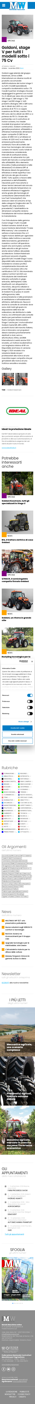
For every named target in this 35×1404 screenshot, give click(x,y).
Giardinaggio (9, 829)
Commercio (9, 795)
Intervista (24, 776)
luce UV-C (27, 868)
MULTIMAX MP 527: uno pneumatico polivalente (15, 921)
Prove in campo (7, 884)
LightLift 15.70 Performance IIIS (12, 868)
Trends (23, 792)
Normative (8, 800)
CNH (9, 858)
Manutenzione (10, 805)
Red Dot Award (7, 886)
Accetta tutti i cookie (17, 728)
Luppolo (5, 871)
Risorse (23, 773)
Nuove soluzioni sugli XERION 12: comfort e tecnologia (18, 928)
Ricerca (23, 816)
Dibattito (24, 800)
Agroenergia (25, 808)
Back (22, 68)
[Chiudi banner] (32, 661)
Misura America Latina (10, 879)
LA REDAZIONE (11, 1392)
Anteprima (24, 787)
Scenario (24, 789)
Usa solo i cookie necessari (17, 741)
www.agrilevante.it (20, 1381)
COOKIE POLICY (24, 1394)
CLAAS (4, 858)
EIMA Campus (25, 781)
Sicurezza (8, 803)
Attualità (24, 832)
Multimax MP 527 (25, 879)
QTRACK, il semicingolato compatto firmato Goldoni (15, 580)
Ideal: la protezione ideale (16, 429)
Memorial (8, 779)
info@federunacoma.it (10, 1334)
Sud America (6, 889)
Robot (16, 886)
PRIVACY (12, 1397)
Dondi (25, 861)
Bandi (6, 789)
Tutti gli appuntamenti (14, 1234)
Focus (23, 826)
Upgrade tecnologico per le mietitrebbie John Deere (17, 944)
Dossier (7, 787)
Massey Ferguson (8, 874)
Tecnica (23, 813)
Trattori (15, 889)
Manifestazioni (26, 810)
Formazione (9, 773)
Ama (17, 856)
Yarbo (26, 897)
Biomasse (24, 818)
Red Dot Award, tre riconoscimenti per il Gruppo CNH (17, 936)
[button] (12, 1303)
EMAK (13, 863)
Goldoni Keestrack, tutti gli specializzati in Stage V (15, 502)
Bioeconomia (9, 792)
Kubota (24, 866)
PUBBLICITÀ (24, 1392)
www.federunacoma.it (10, 1364)
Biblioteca (8, 776)
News (6, 824)
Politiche (8, 808)
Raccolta (18, 884)
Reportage (8, 821)
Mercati (7, 818)
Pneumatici (16, 881)
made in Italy (14, 871)
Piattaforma (6, 881)
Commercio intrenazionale (11, 861)
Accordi (5, 856)
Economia (5, 863)
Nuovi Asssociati (27, 795)
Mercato (24, 829)
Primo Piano (9, 832)
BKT (22, 856)
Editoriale (24, 779)
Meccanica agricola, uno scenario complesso (19, 1047)
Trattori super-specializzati (11, 891)
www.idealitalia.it (9, 447)
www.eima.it (23, 1379)
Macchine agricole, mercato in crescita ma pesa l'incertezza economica (19, 1144)
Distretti (7, 816)
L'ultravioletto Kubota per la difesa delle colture (17, 950)
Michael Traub (7, 876)
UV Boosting (19, 894)
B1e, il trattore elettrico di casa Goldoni (17, 541)
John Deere (16, 866)
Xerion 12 (19, 897)
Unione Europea (7, 894)
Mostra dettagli (23, 721)
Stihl (21, 886)
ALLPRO (11, 856)
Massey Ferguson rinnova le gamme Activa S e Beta (17, 957)
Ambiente (7, 813)
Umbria (24, 891)
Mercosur (27, 874)
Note (6, 826)
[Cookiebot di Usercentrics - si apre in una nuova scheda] (20, 661)
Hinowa (29, 863)
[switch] (30, 701)
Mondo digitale (10, 781)
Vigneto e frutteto (8, 897)
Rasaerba (26, 884)
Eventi (22, 824)
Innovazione (25, 784)
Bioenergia (8, 810)
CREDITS (22, 1397)
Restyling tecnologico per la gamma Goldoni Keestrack (16, 658)
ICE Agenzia (6, 866)
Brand (6, 784)
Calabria (28, 856)
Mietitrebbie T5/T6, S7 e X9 (22, 876)
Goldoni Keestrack (14, 390)
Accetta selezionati (17, 734)
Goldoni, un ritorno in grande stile (16, 619)
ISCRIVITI (5, 982)
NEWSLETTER (10, 1394)
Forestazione (20, 863)
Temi (5, 797)
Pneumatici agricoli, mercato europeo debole (19, 1096)
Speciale (23, 821)
